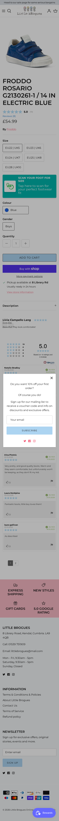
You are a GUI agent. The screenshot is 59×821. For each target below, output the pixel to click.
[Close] (51, 378)
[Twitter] (25, 441)
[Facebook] (29, 441)
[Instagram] (34, 441)
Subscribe (29, 430)
